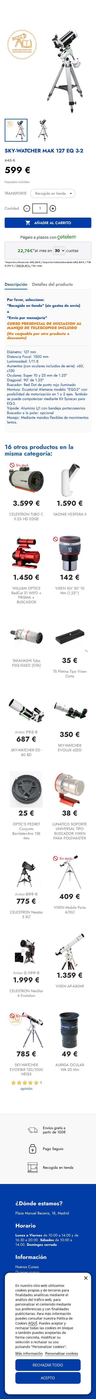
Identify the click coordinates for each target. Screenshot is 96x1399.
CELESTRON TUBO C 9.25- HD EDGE (26, 517)
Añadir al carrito (48, 223)
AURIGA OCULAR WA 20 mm (69, 1067)
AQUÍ (32, 1323)
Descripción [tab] (16, 284)
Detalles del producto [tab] (52, 284)
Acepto (48, 1377)
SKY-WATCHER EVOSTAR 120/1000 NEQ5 (26, 1069)
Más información (29, 1353)
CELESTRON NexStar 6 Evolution (26, 993)
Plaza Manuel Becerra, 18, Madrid (42, 1213)
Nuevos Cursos (27, 1267)
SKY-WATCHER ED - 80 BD (26, 752)
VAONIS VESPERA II (69, 514)
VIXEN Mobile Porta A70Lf (70, 910)
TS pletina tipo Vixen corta (69, 674)
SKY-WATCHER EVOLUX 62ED (70, 748)
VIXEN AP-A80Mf (70, 986)
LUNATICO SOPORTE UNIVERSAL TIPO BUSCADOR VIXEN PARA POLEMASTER (69, 831)
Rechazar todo (48, 1365)
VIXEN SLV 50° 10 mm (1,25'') (69, 591)
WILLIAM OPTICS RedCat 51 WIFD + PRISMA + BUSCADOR (26, 595)
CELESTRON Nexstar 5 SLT (26, 914)
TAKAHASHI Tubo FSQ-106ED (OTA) (26, 663)
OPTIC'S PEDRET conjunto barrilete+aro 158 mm (26, 831)
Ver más (37, 265)
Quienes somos (27, 1272)
